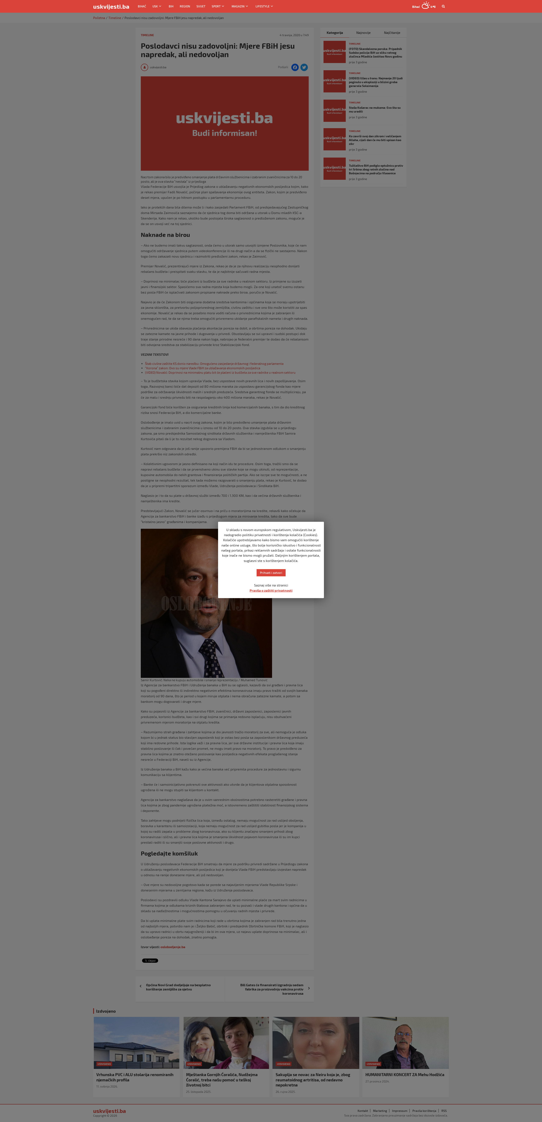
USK (155, 6)
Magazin (238, 6)
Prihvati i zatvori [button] (271, 572)
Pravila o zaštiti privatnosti (271, 590)
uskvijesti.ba (111, 6)
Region (185, 6)
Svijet (200, 6)
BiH (171, 6)
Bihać (142, 6)
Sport (216, 6)
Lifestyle (263, 6)
